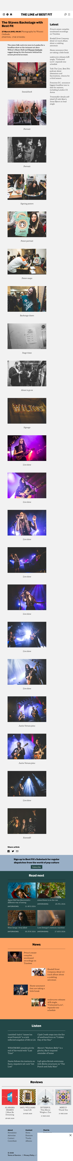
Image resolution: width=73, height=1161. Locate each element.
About (10, 1130)
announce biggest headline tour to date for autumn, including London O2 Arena (60, 88)
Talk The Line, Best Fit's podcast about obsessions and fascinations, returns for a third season (60, 74)
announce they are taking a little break (59, 51)
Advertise (12, 1135)
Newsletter (12, 1133)
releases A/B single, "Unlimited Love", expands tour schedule (59, 60)
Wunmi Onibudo (35, 50)
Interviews (13, 906)
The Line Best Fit (36, 14)
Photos (6, 37)
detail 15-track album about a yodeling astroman (59, 42)
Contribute (12, 1141)
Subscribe (36, 867)
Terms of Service (14, 1155)
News (28, 1133)
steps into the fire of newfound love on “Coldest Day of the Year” (51, 1037)
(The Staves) (18, 37)
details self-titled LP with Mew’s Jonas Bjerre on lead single (60, 100)
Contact (11, 1138)
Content (29, 1130)
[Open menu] (69, 14)
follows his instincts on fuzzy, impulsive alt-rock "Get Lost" (21, 1064)
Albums (29, 1141)
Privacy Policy (29, 1155)
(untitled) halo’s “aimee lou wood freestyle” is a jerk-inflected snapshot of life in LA (22, 1037)
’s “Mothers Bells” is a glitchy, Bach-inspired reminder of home (50, 1051)
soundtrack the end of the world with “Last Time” (21, 1051)
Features (29, 1135)
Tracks (28, 1138)
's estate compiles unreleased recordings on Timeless (59, 31)
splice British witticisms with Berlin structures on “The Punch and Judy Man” (51, 1064)
